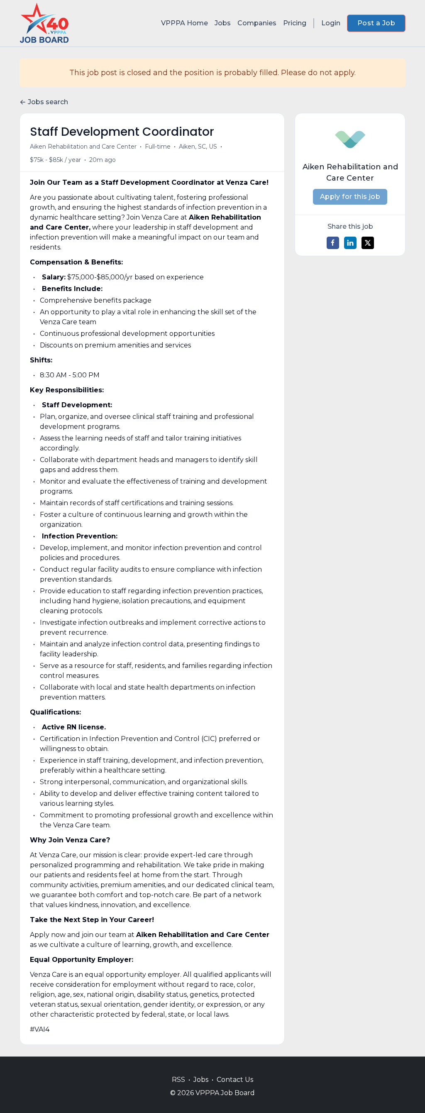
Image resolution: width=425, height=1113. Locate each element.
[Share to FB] (333, 243)
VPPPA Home (184, 23)
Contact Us (235, 1080)
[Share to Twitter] (367, 243)
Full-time (158, 146)
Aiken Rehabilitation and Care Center (83, 146)
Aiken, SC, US (198, 146)
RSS (178, 1080)
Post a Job (376, 23)
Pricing (294, 23)
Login (330, 23)
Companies (256, 23)
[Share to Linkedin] (350, 243)
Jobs (223, 23)
